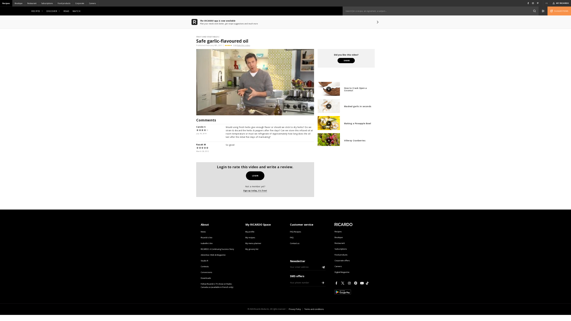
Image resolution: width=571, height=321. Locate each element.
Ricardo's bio (206, 237)
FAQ (292, 237)
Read (66, 11)
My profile (249, 231)
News (203, 231)
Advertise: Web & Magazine (213, 255)
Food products (64, 3)
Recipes (6, 3)
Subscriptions (47, 3)
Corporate (79, 3)
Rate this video (243, 45)
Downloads (206, 278)
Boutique (18, 3)
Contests (205, 266)
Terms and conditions (314, 309)
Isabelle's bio (207, 243)
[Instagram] (350, 283)
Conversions (206, 272)
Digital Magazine (342, 272)
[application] (255, 82)
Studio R (204, 260)
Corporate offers (342, 260)
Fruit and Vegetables (207, 37)
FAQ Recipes (295, 231)
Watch (76, 11)
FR (547, 3)
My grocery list (251, 249)
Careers (92, 3)
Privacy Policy (295, 309)
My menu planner (253, 243)
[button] (534, 11)
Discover (51, 11)
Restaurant (31, 3)
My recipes (250, 237)
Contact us (294, 243)
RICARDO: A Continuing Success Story (217, 249)
